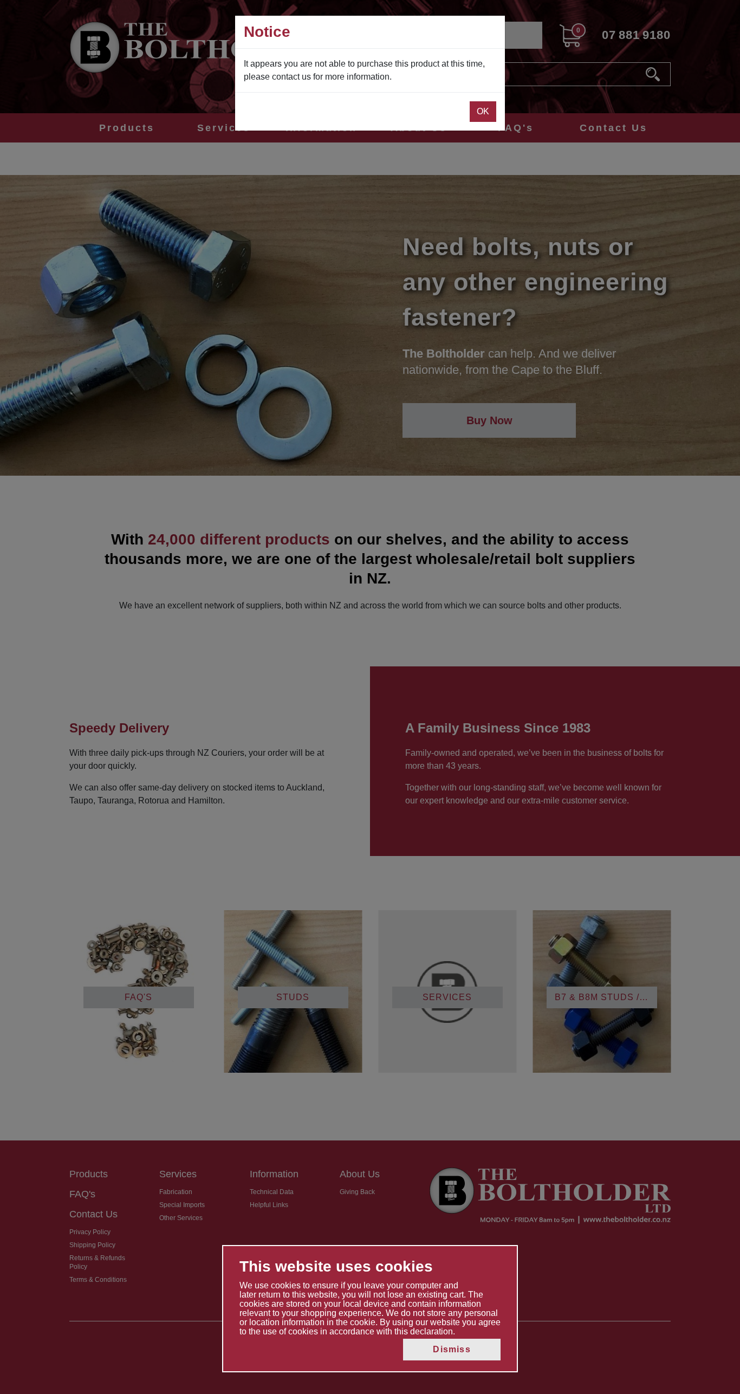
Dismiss (451, 1349)
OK (483, 111)
